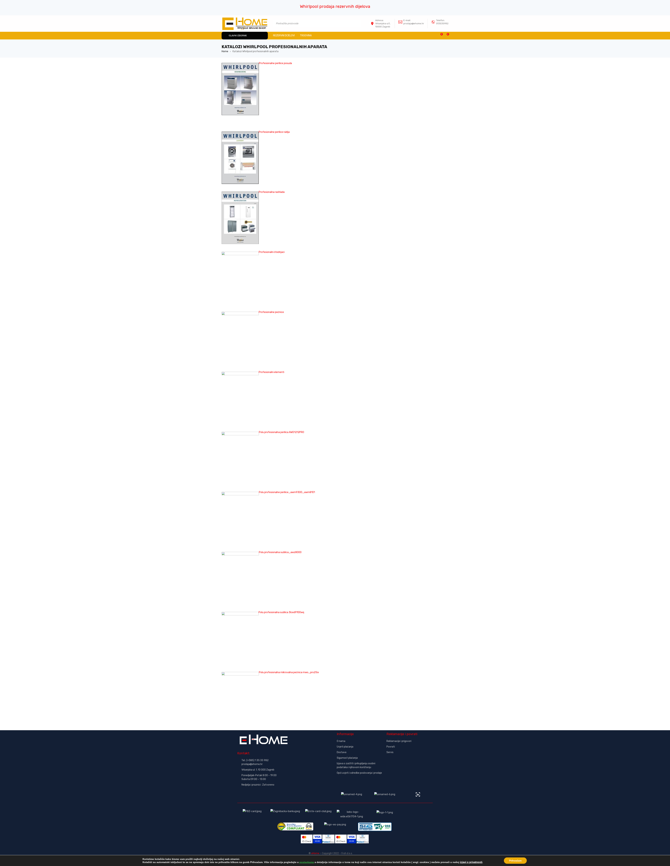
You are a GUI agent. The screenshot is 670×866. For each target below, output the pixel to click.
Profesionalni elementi (271, 372)
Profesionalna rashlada (272, 192)
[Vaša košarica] (446, 35)
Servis (389, 752)
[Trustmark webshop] (409, 761)
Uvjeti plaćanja (345, 746)
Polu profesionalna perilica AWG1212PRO (281, 432)
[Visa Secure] (317, 836)
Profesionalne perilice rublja (274, 132)
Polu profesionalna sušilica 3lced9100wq (281, 612)
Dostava (341, 752)
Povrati (390, 746)
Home (225, 51)
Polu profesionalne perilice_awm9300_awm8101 (287, 492)
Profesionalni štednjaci (272, 252)
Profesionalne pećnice (271, 312)
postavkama (306, 862)
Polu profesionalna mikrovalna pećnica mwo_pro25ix (289, 672)
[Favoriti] (440, 35)
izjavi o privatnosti (471, 862)
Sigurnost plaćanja (347, 757)
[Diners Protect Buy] (328, 836)
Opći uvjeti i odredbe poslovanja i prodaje (359, 772)
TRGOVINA (306, 35)
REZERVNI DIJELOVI (284, 35)
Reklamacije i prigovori (398, 741)
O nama (341, 741)
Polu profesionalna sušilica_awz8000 (280, 552)
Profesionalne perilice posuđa (275, 63)
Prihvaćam (515, 860)
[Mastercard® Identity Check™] (306, 836)
